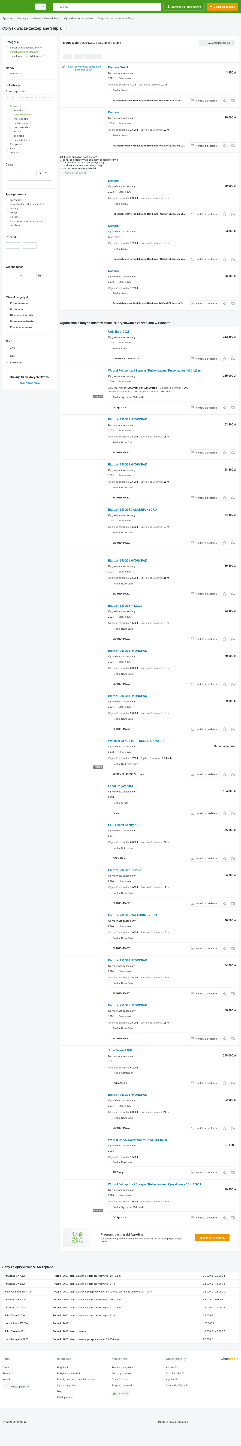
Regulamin (63, 1367)
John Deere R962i (120, 1050)
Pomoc (6, 1373)
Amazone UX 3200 (15, 1299)
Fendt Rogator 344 (120, 786)
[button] (224, 100)
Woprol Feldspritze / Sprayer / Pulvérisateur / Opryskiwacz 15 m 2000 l (154, 1184)
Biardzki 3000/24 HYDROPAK (127, 1094)
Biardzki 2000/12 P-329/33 (125, 870)
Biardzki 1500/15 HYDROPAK (127, 419)
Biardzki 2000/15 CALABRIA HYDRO (132, 915)
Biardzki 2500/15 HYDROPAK (127, 1005)
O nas (6, 1367)
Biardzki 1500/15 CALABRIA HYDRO (132, 509)
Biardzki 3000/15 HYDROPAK (127, 650)
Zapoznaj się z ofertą (212, 1237)
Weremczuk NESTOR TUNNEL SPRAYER (136, 740)
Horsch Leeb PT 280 (16, 1323)
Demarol (113, 112)
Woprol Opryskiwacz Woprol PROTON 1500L (138, 1139)
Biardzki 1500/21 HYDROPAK (127, 560)
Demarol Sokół (118, 67)
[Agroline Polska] (17, 6)
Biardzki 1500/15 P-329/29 (125, 605)
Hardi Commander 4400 (18, 1291)
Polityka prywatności (68, 1373)
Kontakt (7, 1379)
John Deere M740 (15, 1315)
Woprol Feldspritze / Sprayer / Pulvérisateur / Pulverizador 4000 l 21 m (154, 370)
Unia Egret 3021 (118, 331)
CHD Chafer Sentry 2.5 (123, 824)
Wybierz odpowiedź (75, 172)
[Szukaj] (56, 6)
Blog (59, 1391)
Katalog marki (65, 1397)
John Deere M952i (15, 1331)
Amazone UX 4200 (15, 1275)
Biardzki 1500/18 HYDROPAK (127, 960)
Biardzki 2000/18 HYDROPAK (127, 695)
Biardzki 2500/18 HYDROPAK (127, 464)
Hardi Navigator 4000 (16, 1339)
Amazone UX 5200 (15, 1283)
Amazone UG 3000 (15, 1307)
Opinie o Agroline (66, 1385)
